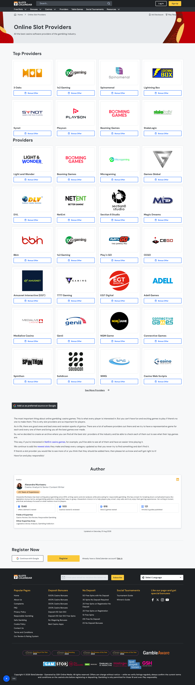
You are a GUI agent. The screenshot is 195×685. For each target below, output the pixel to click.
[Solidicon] (76, 381)
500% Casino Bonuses (58, 595)
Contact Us (19, 628)
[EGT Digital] (119, 300)
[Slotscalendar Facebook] (153, 599)
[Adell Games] (163, 300)
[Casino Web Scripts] (163, 381)
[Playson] (76, 133)
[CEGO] (163, 260)
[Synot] (32, 133)
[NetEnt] (76, 220)
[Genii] (76, 341)
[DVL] (32, 220)
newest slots (43, 446)
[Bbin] (32, 260)
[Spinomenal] (119, 93)
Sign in (119, 558)
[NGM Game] (119, 341)
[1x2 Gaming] (76, 93)
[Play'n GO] (119, 260)
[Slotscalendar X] (158, 599)
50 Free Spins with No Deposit (96, 595)
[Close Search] (109, 3)
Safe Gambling (20, 620)
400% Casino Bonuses (58, 599)
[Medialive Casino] (32, 341)
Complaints (19, 603)
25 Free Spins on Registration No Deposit (97, 605)
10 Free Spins (88, 615)
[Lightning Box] (163, 93)
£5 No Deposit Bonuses (93, 623)
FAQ (15, 608)
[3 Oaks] (32, 93)
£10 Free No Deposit (91, 619)
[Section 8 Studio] (119, 220)
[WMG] (119, 381)
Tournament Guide (125, 595)
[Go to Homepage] (23, 3)
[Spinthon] (32, 381)
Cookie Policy (19, 624)
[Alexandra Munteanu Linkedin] (177, 479)
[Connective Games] (163, 341)
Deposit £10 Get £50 (57, 612)
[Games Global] (163, 179)
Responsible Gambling (23, 616)
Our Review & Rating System (26, 636)
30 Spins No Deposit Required (96, 599)
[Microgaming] (119, 179)
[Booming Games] (119, 133)
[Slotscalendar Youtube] (168, 599)
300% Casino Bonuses (58, 603)
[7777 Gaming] (76, 300)
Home (16, 595)
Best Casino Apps (56, 624)
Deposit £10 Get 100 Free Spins (61, 616)
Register (63, 558)
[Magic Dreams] (163, 220)
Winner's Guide (123, 599)
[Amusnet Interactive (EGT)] (32, 300)
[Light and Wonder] (32, 179)
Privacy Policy (20, 612)
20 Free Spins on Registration (95, 611)
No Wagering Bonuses (57, 620)
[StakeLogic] (163, 133)
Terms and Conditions (23, 632)
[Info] (6, 678)
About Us (18, 599)
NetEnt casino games (54, 442)
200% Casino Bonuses (58, 608)
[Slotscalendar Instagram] (163, 599)
